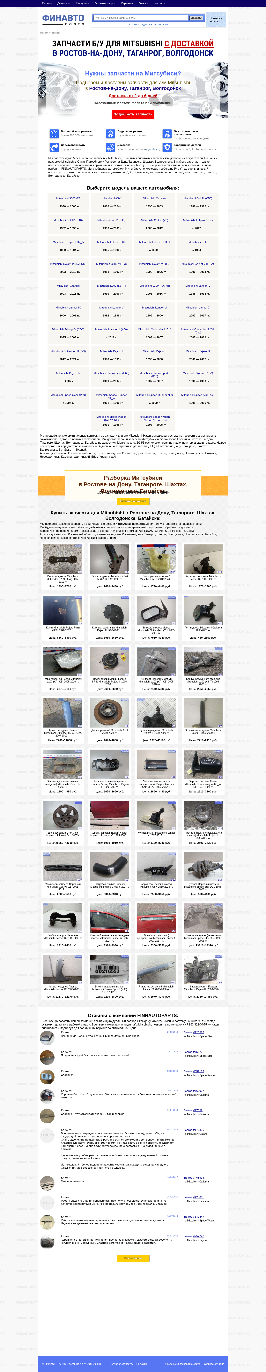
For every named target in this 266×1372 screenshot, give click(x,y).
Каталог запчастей (133, 501)
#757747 (198, 1236)
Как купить (82, 3)
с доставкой (189, 43)
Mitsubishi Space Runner (201, 1075)
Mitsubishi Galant (197, 1134)
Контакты (160, 3)
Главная (44, 33)
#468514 (198, 1177)
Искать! (196, 17)
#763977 (198, 1090)
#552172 (198, 1071)
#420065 (198, 1197)
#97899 (198, 1110)
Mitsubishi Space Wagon (201, 1220)
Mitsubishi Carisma (198, 1095)
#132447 (198, 1216)
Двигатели (63, 3)
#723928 (198, 1032)
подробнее (152, 149)
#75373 (198, 1051)
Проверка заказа (216, 20)
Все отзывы (133, 1258)
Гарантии (127, 3)
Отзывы (143, 3)
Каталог (47, 3)
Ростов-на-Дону (76, 1364)
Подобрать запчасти (133, 114)
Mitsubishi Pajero (197, 1240)
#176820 (198, 1129)
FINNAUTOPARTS (55, 1364)
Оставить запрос (105, 3)
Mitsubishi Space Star (199, 1036)
